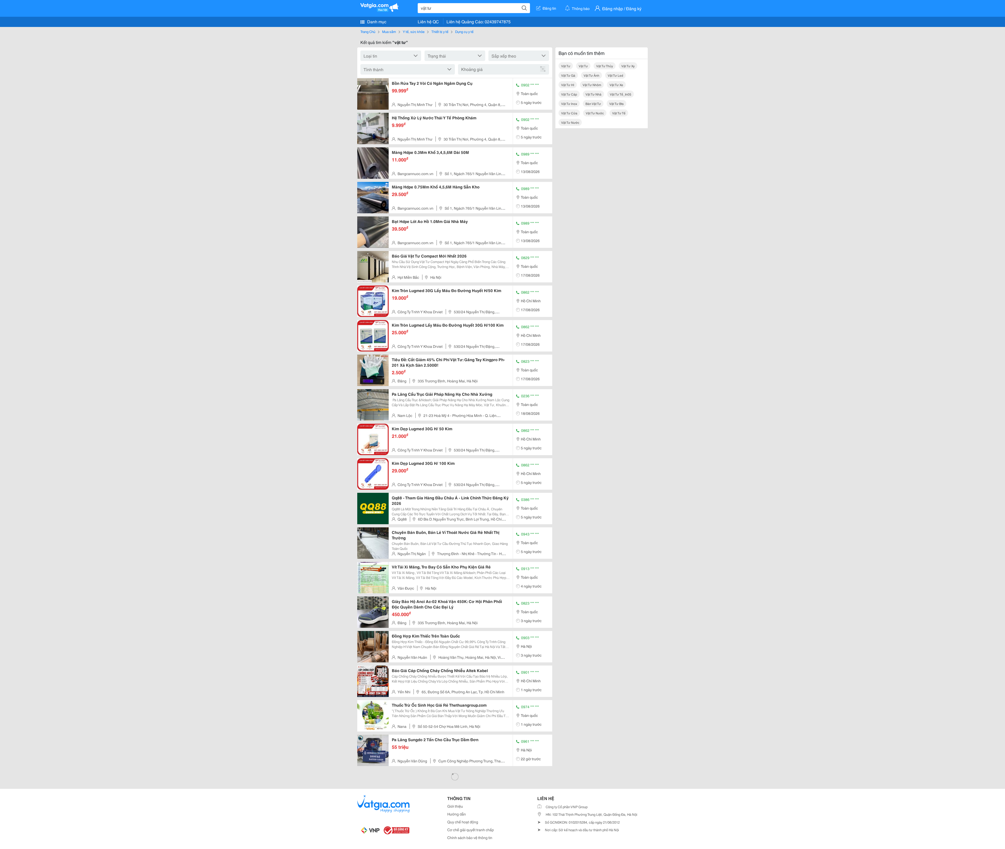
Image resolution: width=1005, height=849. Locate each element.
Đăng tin (549, 8)
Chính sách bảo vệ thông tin (469, 837)
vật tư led (615, 75)
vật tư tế (619, 113)
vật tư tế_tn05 (620, 94)
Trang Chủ (367, 31)
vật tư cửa (569, 113)
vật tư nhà (593, 94)
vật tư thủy (604, 66)
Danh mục (376, 21)
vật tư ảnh (591, 75)
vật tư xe (616, 84)
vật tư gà (568, 75)
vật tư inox (569, 103)
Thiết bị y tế (439, 31)
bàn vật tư (593, 103)
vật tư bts (616, 103)
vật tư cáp (569, 94)
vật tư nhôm (592, 84)
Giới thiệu (455, 806)
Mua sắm (389, 31)
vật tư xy (628, 66)
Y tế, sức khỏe (414, 31)
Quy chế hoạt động (462, 821)
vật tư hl (567, 84)
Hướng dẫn (456, 814)
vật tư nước (595, 113)
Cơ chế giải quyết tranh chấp (470, 829)
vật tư (565, 66)
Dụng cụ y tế (464, 31)
